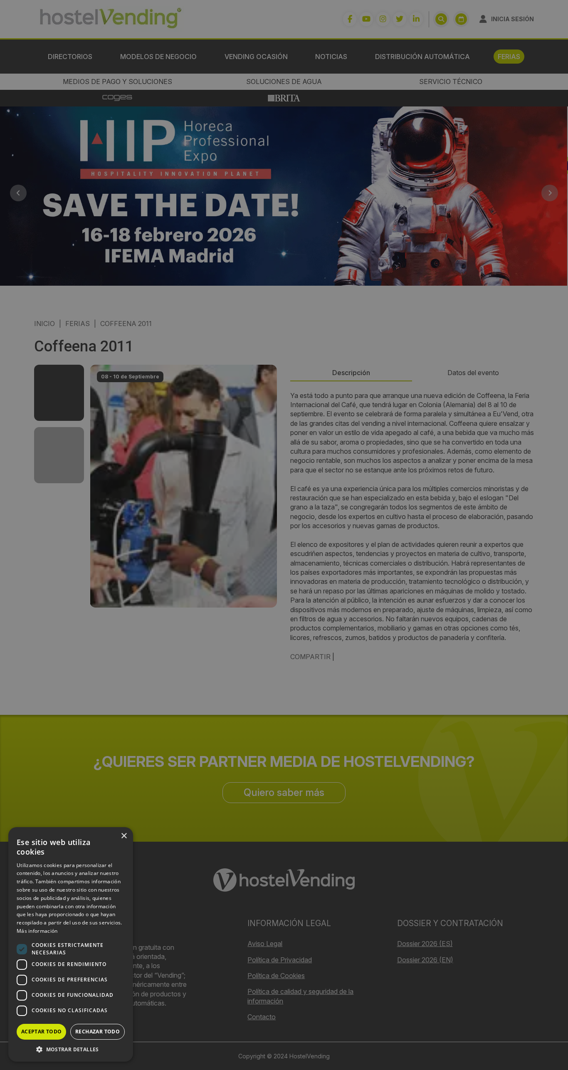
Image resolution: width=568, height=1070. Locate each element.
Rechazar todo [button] (97, 1031)
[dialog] (284, 535)
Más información (37, 930)
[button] (71, 1049)
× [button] (124, 836)
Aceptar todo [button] (41, 1031)
